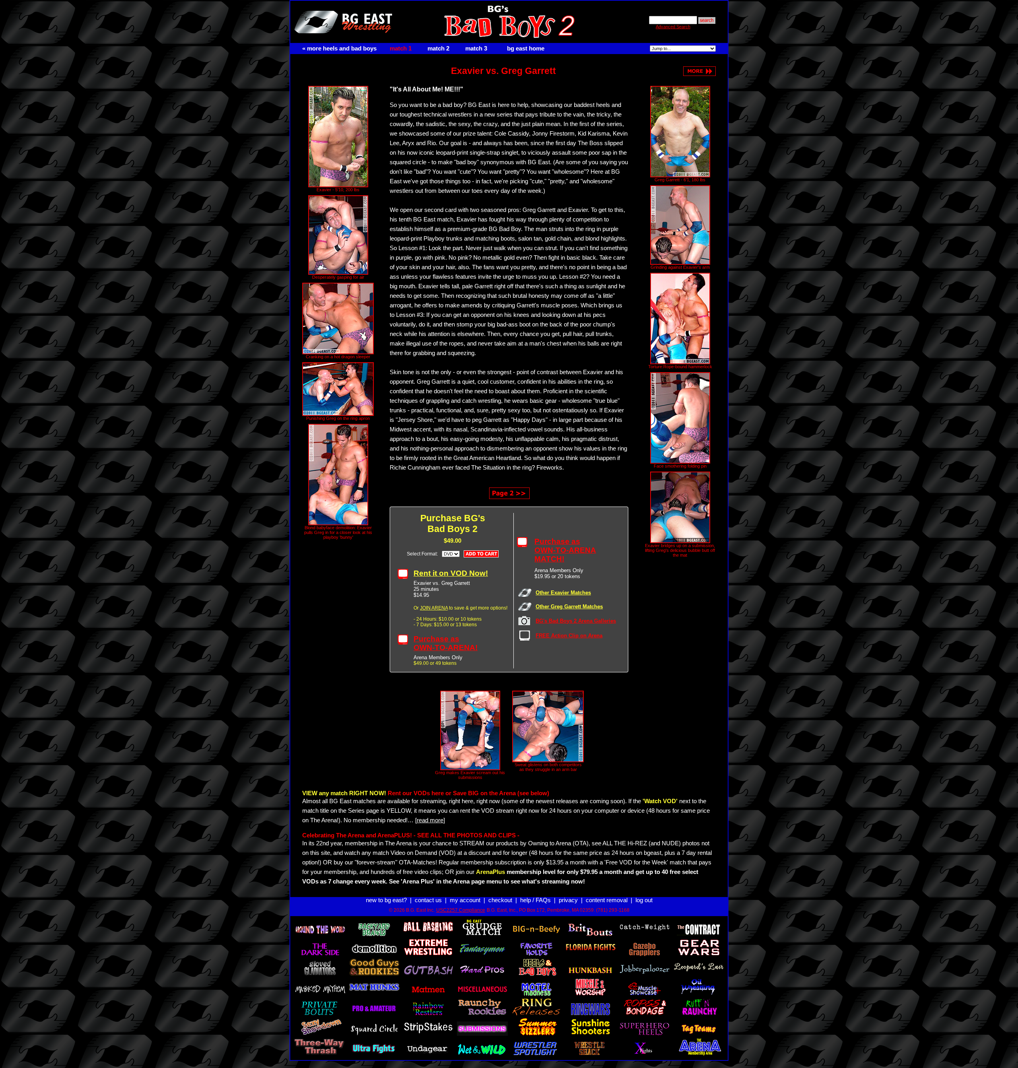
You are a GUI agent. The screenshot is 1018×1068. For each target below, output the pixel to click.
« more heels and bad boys (339, 48)
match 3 (476, 48)
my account (465, 900)
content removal (607, 900)
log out (644, 900)
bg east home (525, 48)
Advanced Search (673, 26)
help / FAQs (535, 900)
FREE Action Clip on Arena (569, 636)
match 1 (401, 48)
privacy (568, 900)
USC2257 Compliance (460, 910)
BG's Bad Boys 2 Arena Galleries (576, 621)
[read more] (430, 820)
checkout (500, 900)
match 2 (438, 48)
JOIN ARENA (434, 608)
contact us (428, 900)
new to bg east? (386, 900)
